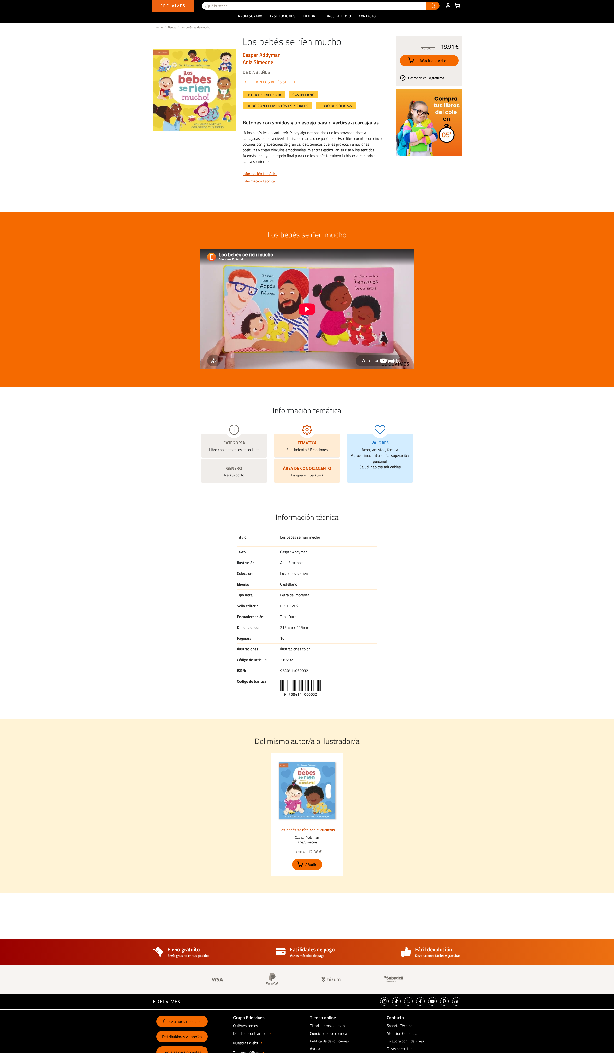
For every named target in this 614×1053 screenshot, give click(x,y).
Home (159, 27)
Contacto (367, 15)
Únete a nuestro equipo (182, 1021)
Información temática (260, 173)
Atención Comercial (402, 1033)
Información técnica (259, 181)
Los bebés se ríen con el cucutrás (307, 830)
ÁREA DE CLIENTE (448, 6)
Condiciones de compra (328, 1033)
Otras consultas (399, 1049)
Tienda (172, 27)
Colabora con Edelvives (405, 1041)
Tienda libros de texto (327, 1026)
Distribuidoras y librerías (182, 1037)
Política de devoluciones (329, 1041)
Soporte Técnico (399, 1026)
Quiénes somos (245, 1026)
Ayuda (315, 1049)
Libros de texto (337, 15)
